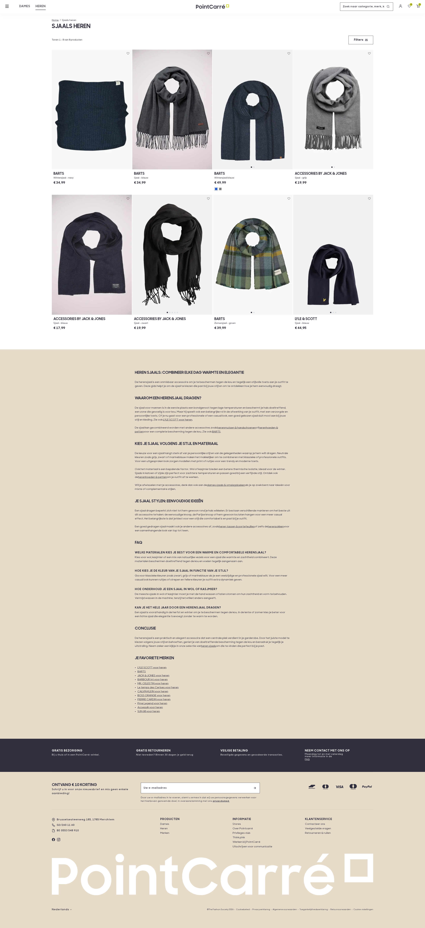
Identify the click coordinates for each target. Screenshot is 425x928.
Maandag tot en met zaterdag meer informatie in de (324, 755)
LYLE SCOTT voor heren (177, 420)
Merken (164, 833)
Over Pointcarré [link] (243, 828)
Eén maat (91, 169)
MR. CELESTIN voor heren (153, 683)
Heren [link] (164, 828)
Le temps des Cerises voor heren (158, 687)
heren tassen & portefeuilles (237, 526)
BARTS (216, 431)
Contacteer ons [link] (315, 824)
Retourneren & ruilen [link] (318, 833)
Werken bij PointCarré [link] (246, 842)
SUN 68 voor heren (148, 711)
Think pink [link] (239, 837)
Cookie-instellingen (363, 910)
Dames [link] (164, 824)
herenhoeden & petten (152, 477)
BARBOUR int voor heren (152, 679)
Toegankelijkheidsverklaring (313, 910)
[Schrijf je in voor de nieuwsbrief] (255, 788)
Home (55, 20)
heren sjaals (208, 646)
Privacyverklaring (261, 910)
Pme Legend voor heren (152, 703)
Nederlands (60, 909)
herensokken (276, 526)
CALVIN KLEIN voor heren (152, 691)
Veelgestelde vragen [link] (318, 828)
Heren (41, 6)
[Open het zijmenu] (7, 7)
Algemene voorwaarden (285, 910)
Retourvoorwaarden (340, 910)
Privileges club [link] (241, 833)
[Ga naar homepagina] (212, 6)
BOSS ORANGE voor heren (153, 695)
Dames (24, 6)
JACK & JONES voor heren (153, 675)
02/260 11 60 (66, 825)
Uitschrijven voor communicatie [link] (252, 846)
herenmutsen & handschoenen (236, 428)
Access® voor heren (150, 707)
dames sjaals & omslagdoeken (226, 485)
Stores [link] (237, 824)
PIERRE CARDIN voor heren (153, 699)
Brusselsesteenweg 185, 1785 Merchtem (85, 819)
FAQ (307, 759)
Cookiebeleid (243, 910)
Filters (358, 39)
